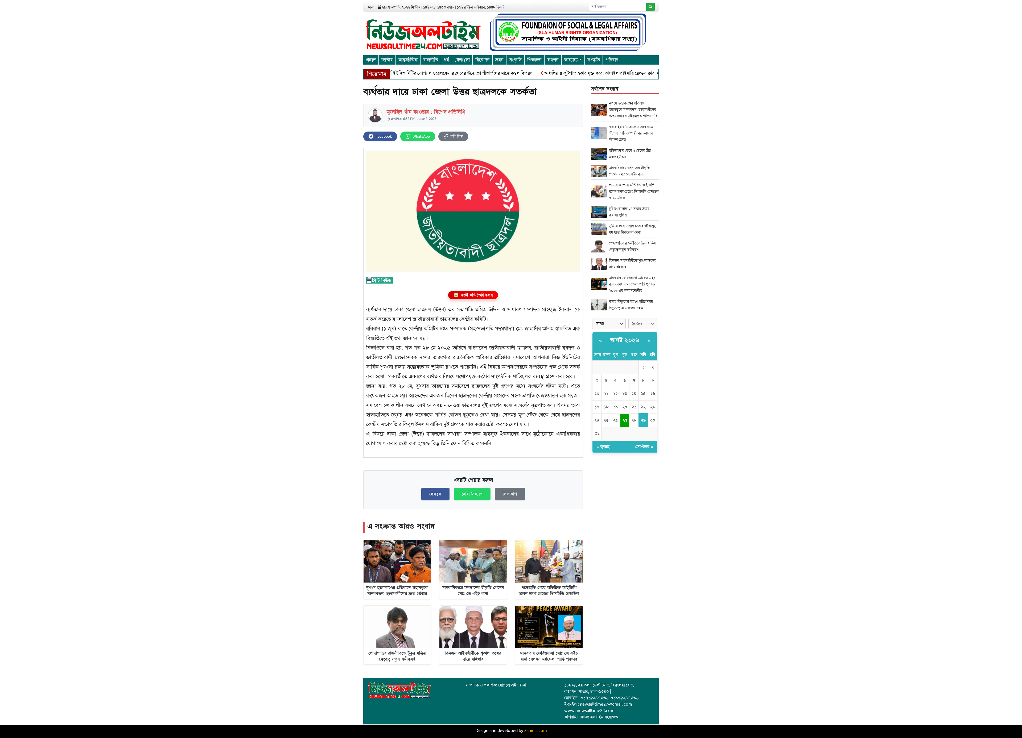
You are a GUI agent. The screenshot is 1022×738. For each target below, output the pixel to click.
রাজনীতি (430, 60)
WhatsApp (421, 136)
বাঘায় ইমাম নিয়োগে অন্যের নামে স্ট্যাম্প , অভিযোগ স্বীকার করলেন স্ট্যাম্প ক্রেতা (631, 133)
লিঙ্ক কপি (510, 494)
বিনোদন (482, 60)
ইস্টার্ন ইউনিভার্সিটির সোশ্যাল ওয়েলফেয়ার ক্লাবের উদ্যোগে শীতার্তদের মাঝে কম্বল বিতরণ (432, 73)
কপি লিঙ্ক (457, 136)
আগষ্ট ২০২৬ (624, 340)
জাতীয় (387, 60)
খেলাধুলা (462, 60)
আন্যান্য (571, 60)
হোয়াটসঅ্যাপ (472, 494)
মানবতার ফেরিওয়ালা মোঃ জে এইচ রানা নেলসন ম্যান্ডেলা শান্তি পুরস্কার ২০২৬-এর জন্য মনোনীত (632, 284)
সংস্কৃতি (515, 60)
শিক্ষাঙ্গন (534, 60)
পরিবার (611, 60)
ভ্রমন (499, 60)
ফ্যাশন (553, 60)
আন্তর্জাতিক (408, 60)
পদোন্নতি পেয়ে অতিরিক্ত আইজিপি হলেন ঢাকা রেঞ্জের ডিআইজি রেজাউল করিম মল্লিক (634, 191)
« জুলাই (602, 447)
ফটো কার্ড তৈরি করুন (473, 295)
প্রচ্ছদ (371, 60)
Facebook (384, 136)
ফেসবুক (435, 494)
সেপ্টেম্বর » (644, 447)
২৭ (625, 420)
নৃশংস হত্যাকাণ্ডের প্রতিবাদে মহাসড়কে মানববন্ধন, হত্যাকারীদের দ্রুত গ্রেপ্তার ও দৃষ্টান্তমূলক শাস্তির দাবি (633, 109)
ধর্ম (446, 60)
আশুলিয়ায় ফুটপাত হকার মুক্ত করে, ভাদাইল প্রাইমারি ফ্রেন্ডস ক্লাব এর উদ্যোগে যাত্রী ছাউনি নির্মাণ (601, 73)
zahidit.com (535, 730)
